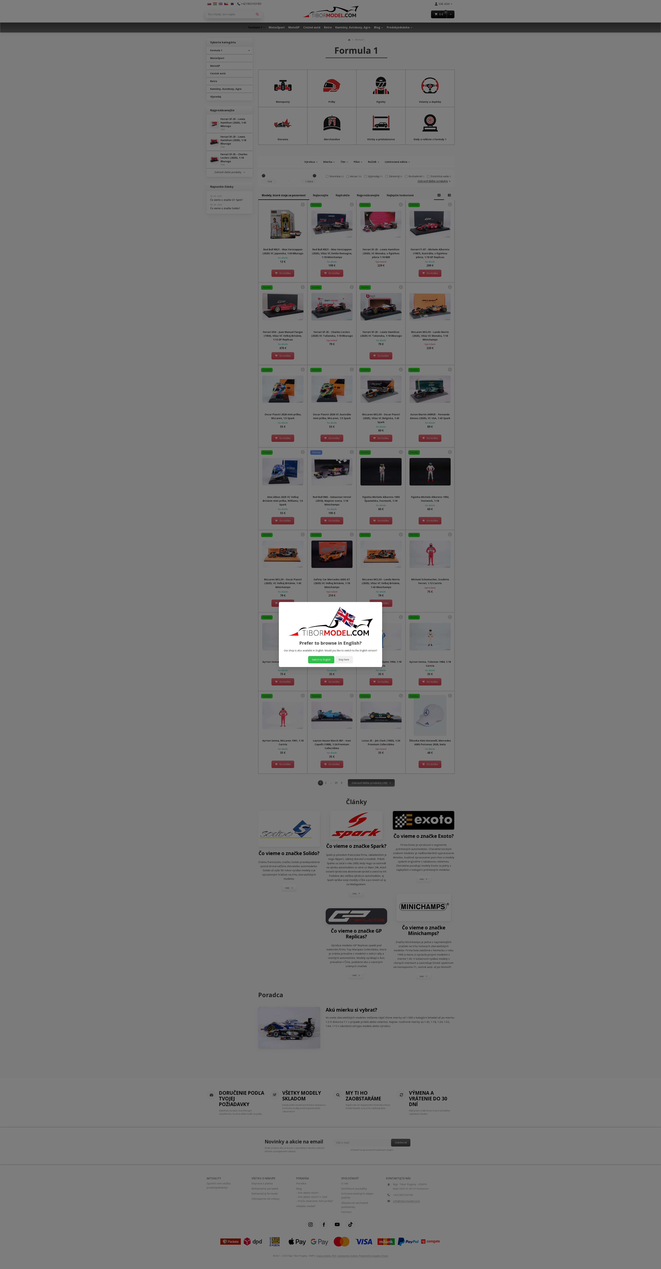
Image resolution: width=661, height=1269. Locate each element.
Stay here (344, 659)
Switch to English (321, 659)
